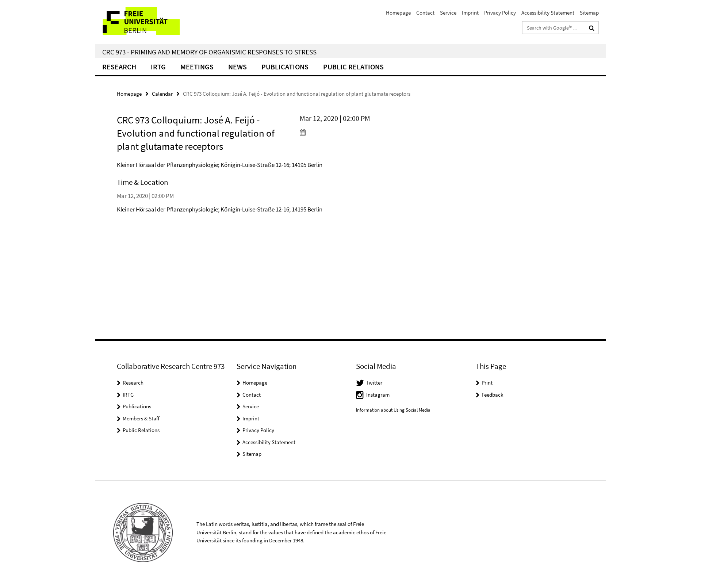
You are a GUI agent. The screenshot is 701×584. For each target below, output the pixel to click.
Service (448, 12)
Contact (425, 12)
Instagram (378, 394)
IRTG (158, 66)
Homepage (398, 12)
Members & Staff (141, 418)
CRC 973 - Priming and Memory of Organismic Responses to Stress (209, 51)
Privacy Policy (500, 12)
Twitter (374, 382)
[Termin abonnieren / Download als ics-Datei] (342, 132)
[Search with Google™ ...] (591, 28)
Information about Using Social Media (393, 410)
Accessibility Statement (547, 12)
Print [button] (487, 382)
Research (119, 66)
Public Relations (141, 430)
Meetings (197, 66)
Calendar (162, 93)
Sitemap (589, 12)
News (237, 66)
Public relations (353, 66)
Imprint (470, 12)
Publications (285, 66)
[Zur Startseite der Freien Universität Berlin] (156, 22)
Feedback (492, 394)
